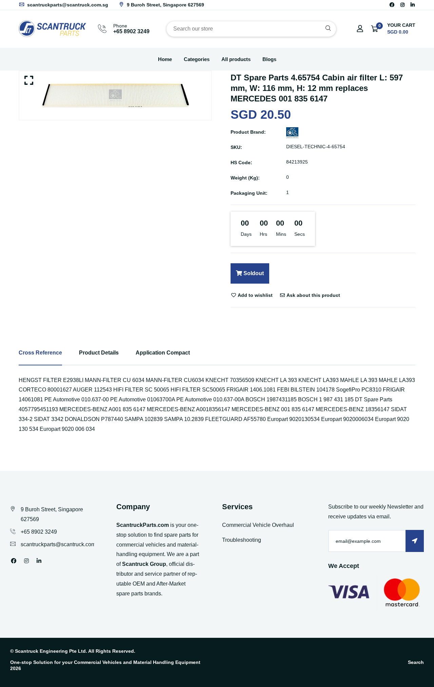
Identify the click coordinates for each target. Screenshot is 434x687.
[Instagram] (402, 4)
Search (416, 662)
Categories (197, 59)
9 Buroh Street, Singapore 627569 (164, 4)
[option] (115, 95)
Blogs (269, 59)
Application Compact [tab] (163, 353)
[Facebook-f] (392, 4)
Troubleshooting (241, 540)
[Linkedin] (412, 4)
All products (236, 59)
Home (165, 59)
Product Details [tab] (99, 353)
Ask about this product (312, 295)
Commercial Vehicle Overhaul (258, 525)
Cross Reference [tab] (40, 353)
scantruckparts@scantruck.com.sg (67, 4)
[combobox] (251, 29)
